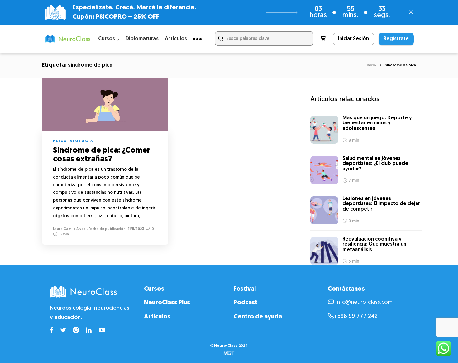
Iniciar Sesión (353, 38)
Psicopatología (73, 141)
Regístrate (396, 38)
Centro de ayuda (258, 317)
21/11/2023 (135, 229)
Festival (245, 289)
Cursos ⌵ (108, 38)
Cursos (154, 289)
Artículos (176, 38)
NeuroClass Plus (167, 303)
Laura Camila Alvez (69, 229)
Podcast (245, 303)
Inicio (371, 65)
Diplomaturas (142, 38)
